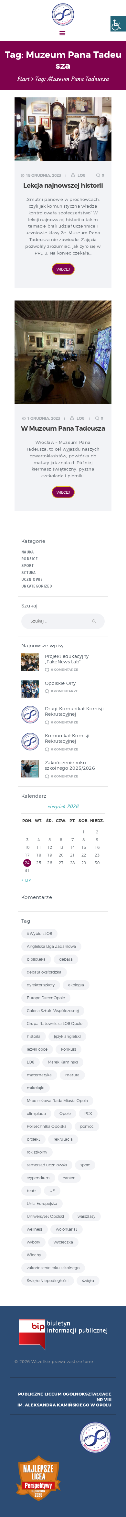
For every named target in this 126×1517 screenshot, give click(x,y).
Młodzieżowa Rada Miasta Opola (57, 1100)
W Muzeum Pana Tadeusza (63, 429)
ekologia (76, 985)
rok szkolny (37, 1152)
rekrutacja (63, 1139)
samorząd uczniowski (47, 1164)
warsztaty (86, 1216)
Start (23, 79)
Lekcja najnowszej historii (63, 186)
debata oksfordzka (44, 972)
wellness (34, 1229)
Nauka (27, 552)
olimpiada (36, 1113)
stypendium (38, 1177)
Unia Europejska (42, 1203)
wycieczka (63, 1242)
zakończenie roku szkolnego (53, 1267)
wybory (33, 1242)
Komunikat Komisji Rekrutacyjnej (67, 738)
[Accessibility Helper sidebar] (118, 23)
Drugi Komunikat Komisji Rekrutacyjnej (74, 711)
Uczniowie (32, 579)
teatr (31, 1190)
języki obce (37, 1049)
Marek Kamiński (63, 1062)
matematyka (39, 1075)
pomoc (87, 1126)
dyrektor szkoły (41, 985)
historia (33, 1036)
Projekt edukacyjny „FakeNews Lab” (67, 658)
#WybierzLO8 (39, 933)
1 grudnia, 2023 (43, 418)
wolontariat (66, 1229)
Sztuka (28, 572)
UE (52, 1190)
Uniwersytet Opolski (45, 1216)
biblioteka (36, 959)
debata (66, 959)
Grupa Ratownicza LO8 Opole (54, 1023)
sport (85, 1164)
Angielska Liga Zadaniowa (51, 946)
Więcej (63, 269)
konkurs (68, 1049)
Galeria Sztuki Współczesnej (53, 1010)
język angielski (67, 1036)
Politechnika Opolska (47, 1126)
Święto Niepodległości (47, 1280)
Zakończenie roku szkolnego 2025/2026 (70, 765)
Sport (27, 565)
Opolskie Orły (60, 683)
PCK (88, 1113)
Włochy (34, 1254)
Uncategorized (36, 586)
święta (88, 1280)
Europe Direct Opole (46, 997)
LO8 (81, 175)
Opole (65, 1113)
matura (72, 1075)
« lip (26, 880)
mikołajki (35, 1087)
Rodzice (29, 559)
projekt (33, 1139)
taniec (69, 1177)
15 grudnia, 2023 (43, 175)
